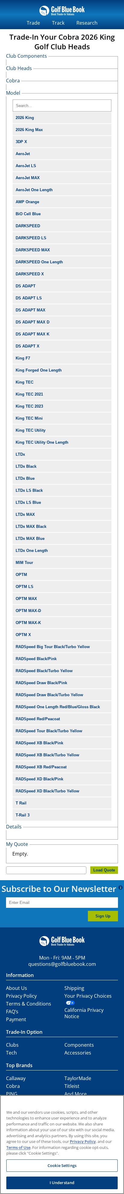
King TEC (24, 382)
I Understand (62, 1182)
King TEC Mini (29, 418)
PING (11, 1094)
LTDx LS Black (29, 490)
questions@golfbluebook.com (62, 964)
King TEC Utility (30, 430)
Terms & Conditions (28, 1003)
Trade (33, 23)
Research (87, 23)
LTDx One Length (32, 550)
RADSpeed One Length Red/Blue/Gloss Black (58, 707)
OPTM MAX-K (28, 622)
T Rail (21, 803)
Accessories (77, 1052)
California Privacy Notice (84, 1013)
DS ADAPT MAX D (32, 322)
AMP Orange (27, 202)
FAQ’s (12, 1011)
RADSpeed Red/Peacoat (38, 719)
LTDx (20, 454)
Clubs (12, 1045)
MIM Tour (24, 562)
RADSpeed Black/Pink (36, 659)
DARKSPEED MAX (33, 250)
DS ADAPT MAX (30, 310)
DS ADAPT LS (29, 298)
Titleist (71, 1086)
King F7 (23, 358)
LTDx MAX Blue (30, 538)
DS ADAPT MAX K (32, 334)
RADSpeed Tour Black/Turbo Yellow (49, 731)
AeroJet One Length (34, 190)
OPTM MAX (26, 598)
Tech (11, 1052)
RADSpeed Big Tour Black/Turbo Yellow (53, 646)
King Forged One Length (39, 370)
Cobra (13, 1086)
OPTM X (23, 634)
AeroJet (23, 154)
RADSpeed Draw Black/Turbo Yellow (49, 695)
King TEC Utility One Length (42, 442)
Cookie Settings (62, 1165)
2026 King (25, 117)
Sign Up (102, 916)
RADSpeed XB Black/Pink (39, 743)
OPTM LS (24, 586)
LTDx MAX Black (31, 526)
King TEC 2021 (29, 394)
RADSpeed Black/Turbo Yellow (44, 671)
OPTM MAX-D (28, 610)
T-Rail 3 (22, 815)
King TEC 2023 (29, 406)
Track (58, 23)
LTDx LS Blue (28, 502)
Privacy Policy (21, 996)
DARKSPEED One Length (39, 262)
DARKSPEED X (30, 274)
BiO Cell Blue (28, 214)
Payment (16, 1019)
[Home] (62, 16)
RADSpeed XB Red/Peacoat (41, 767)
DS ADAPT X (27, 346)
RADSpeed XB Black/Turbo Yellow (47, 755)
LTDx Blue (25, 478)
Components (79, 1045)
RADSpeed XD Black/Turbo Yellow (47, 791)
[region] (62, 1144)
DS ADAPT (26, 286)
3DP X (21, 141)
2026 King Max (29, 129)
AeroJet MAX (28, 178)
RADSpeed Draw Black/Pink (41, 683)
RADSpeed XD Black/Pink (39, 779)
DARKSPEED (28, 226)
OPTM (21, 574)
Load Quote (104, 870)
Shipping (74, 988)
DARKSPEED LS (31, 238)
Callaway (16, 1078)
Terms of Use (18, 1147)
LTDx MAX (25, 514)
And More (75, 1094)
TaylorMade (77, 1078)
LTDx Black (26, 466)
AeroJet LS (26, 166)
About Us (16, 988)
